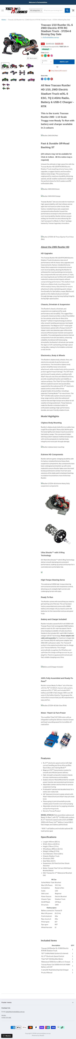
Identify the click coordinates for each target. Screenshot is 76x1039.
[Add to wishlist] (58, 67)
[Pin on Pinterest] (51, 79)
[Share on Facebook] (42, 79)
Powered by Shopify (38, 1035)
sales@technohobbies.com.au (15, 1011)
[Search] (67, 10)
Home (3, 20)
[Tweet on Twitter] (45, 79)
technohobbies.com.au (51, 37)
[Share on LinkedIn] (48, 79)
